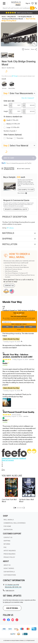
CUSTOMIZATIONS (10, 575)
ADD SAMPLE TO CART (26, 189)
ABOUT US (7, 565)
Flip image (10, 138)
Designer (30, 326)
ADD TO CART (9, 158)
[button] (14, 508)
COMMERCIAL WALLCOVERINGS (14, 523)
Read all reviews (8, 460)
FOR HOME (7, 526)
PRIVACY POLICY (9, 557)
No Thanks (19, 329)
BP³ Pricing (14, 76)
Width (5, 105)
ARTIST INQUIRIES (10, 550)
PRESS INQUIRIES (9, 554)
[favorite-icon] (32, 3)
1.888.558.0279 (9, 591)
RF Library (10, 228)
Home (7, 326)
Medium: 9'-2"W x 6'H (13, 124)
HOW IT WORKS (9, 568)
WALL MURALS (9, 520)
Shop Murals (11, 16)
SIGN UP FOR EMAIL (12, 608)
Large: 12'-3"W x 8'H (12, 127)
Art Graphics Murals (25, 16)
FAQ (5, 547)
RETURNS (7, 544)
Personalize (20, 138)
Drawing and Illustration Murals (12, 19)
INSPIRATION (8, 529)
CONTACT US (9, 285)
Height (6, 111)
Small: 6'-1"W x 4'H (12, 120)
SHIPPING (7, 541)
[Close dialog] (36, 312)
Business (19, 326)
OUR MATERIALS (9, 572)
